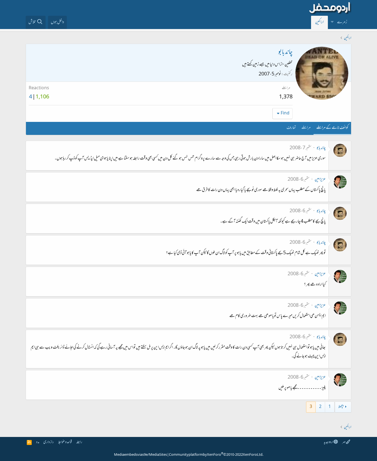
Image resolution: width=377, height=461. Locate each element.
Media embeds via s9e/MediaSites (140, 455)
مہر (344, 442)
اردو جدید (329, 442)
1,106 (42, 97)
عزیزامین (320, 180)
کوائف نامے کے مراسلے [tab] (332, 128)
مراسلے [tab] (306, 128)
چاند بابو (321, 148)
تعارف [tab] (291, 128)
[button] (332, 22)
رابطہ (79, 442)
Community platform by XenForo (216, 455)
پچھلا (340, 407)
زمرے (342, 22)
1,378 (286, 97)
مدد (37, 442)
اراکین (319, 22)
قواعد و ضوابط (65, 442)
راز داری (48, 442)
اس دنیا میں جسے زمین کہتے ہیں (261, 65)
